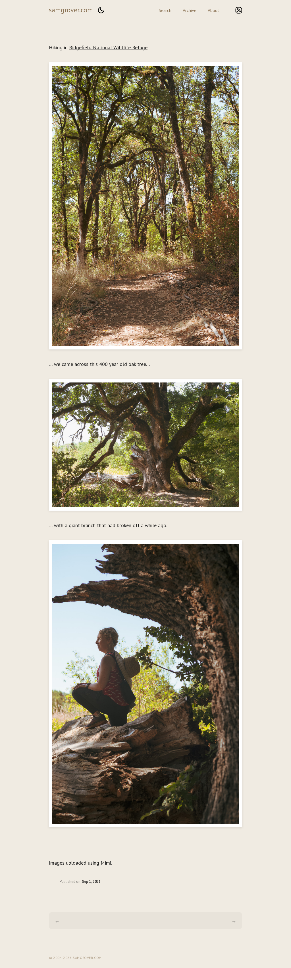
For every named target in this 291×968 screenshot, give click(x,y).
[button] (100, 10)
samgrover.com (71, 9)
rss (238, 10)
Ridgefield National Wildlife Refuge (108, 47)
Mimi (106, 862)
